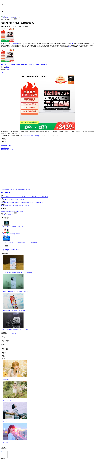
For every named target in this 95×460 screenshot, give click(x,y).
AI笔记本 (41, 202)
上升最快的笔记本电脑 (24, 189)
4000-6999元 (9, 200)
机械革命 (27, 197)
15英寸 (9, 205)
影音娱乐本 (24, 202)
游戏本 (2, 202)
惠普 (4, 197)
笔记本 (8, 17)
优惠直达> (5, 235)
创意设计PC (36, 202)
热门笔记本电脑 (15, 189)
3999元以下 (3, 200)
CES (22, 211)
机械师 (42, 197)
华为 (10, 197)
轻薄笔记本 (15, 43)
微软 (47, 197)
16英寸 (12, 205)
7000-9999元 (15, 200)
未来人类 (38, 197)
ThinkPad (14, 197)
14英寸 (5, 205)
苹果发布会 (3, 211)
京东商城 (7, 67)
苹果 (8, 197)
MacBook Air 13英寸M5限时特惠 (11, 249)
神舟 (30, 197)
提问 (2, 345)
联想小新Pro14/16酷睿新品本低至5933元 (13, 227)
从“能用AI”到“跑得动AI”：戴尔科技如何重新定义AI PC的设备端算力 (20, 242)
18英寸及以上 (20, 205)
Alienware (18, 197)
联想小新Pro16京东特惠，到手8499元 (12, 233)
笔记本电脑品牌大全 (6, 189)
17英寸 (15, 205)
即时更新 (8, 145)
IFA (13, 211)
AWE (7, 211)
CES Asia (19, 211)
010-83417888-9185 (12, 333)
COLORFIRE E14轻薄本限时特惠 (31, 136)
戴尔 (6, 197)
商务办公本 (19, 202)
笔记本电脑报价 (5, 192)
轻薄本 (70, 46)
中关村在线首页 (4, 149)
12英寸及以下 (27, 205)
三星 (45, 197)
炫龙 (35, 197)
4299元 (7, 69)
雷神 (33, 197)
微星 (24, 197)
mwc (15, 211)
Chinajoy (11, 211)
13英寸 (2, 205)
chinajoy (6, 214)
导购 (12, 17)
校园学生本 (30, 202)
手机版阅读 (3, 145)
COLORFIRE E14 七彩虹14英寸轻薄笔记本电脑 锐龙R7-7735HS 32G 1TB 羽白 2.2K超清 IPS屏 (24, 64)
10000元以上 (21, 200)
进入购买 (3, 72)
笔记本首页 (11, 149)
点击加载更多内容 (5, 148)
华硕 (22, 197)
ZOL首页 (3, 17)
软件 (79, 45)
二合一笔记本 (7, 202)
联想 (2, 197)
